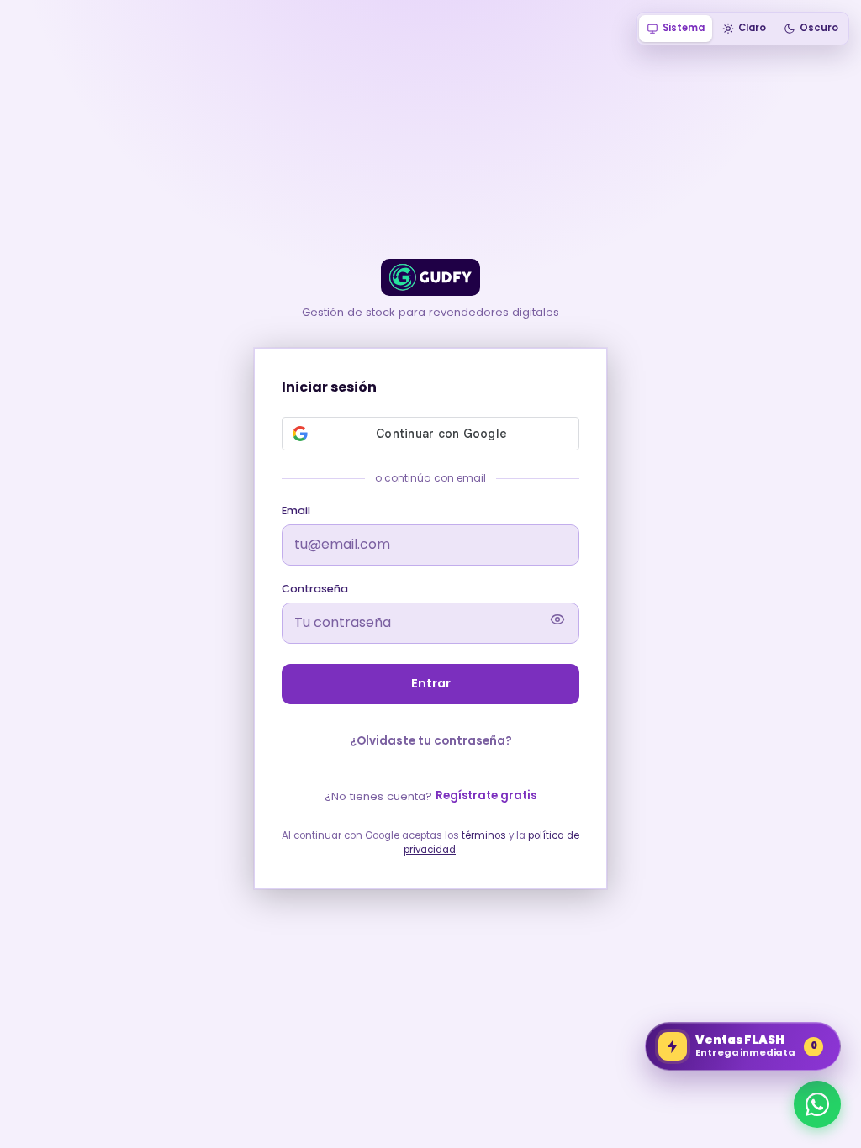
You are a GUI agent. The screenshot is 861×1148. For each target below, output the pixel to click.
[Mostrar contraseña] (557, 622)
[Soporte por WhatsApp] (817, 1104)
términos (484, 835)
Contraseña (315, 589)
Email (296, 510)
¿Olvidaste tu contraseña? (431, 741)
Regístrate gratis (486, 795)
